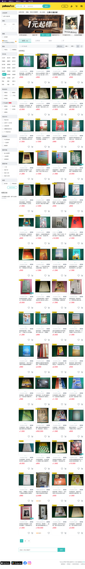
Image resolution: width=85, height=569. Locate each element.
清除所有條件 (12, 187)
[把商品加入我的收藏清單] (29, 82)
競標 (50, 40)
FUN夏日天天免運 (68, 35)
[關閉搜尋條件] (24, 6)
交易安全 (83, 564)
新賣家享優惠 (78, 35)
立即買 (37, 40)
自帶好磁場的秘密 (24, 35)
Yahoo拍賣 (8, 6)
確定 (13, 28)
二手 (62, 40)
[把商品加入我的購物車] (32, 82)
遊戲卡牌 (34, 35)
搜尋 (61, 550)
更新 (84, 562)
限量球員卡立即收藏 (57, 35)
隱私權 (68, 564)
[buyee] (9, 42)
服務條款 (63, 564)
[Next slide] (33, 61)
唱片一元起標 (45, 35)
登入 (65, 6)
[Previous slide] (20, 61)
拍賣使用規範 (75, 564)
